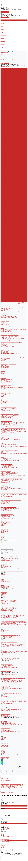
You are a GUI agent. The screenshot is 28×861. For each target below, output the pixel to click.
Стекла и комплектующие (7, 204)
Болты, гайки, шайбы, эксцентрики (9, 91)
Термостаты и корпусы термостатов (9, 244)
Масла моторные (4, 73)
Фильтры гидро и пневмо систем (8, 271)
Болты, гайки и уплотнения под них (9, 81)
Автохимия (3, 74)
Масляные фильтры (5, 115)
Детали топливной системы (7, 181)
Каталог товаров (4, 139)
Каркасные (3, 170)
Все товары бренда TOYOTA (7, 836)
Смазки (2, 148)
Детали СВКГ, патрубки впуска (8, 180)
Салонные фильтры (5, 116)
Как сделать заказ (5, 131)
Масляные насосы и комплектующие (9, 187)
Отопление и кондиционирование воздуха (11, 284)
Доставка (3, 299)
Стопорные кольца (5, 261)
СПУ (2, 220)
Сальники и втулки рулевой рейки (8, 234)
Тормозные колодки (5, 251)
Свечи (2, 285)
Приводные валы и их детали (7, 110)
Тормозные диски (5, 250)
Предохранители (5, 161)
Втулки (2, 92)
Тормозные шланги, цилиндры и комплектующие (12, 252)
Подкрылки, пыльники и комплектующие (10, 203)
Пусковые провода (5, 163)
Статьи (2, 125)
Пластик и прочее (5, 88)
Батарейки (3, 79)
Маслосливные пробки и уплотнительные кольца (12, 186)
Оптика (2, 87)
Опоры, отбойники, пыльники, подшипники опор (12, 211)
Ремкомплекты (4, 232)
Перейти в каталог (5, 12)
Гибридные (3, 166)
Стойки (2, 221)
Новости (3, 124)
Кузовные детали (5, 85)
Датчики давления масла (6, 120)
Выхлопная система (5, 177)
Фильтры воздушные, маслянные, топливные (11, 113)
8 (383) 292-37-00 (5, 756)
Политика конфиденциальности (8, 128)
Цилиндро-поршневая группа (8, 196)
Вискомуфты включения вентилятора (9, 100)
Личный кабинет (4, 758)
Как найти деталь (5, 130)
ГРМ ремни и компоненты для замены (9, 178)
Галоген (2, 154)
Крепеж (2, 160)
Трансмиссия (4, 108)
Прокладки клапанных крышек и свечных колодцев (13, 192)
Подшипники (4, 109)
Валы (2, 82)
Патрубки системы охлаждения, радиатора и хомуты (13, 102)
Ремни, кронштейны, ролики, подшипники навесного (13, 193)
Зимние (2, 168)
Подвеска (3, 89)
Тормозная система (5, 103)
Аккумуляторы (4, 118)
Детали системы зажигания (7, 278)
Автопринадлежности (6, 78)
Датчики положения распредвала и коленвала (11, 277)
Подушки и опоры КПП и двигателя (9, 188)
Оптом (2, 132)
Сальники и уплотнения (6, 260)
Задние (2, 167)
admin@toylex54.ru (5, 52)
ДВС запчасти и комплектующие (8, 80)
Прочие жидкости (5, 146)
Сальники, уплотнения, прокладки (8, 194)
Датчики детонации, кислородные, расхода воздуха (13, 121)
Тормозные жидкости (6, 149)
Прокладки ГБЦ (4, 191)
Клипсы (2, 159)
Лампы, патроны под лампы (7, 282)
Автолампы (3, 77)
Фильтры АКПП (4, 270)
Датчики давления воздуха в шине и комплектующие (13, 93)
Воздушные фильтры (5, 114)
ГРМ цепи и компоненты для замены (9, 179)
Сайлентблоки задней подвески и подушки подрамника (14, 217)
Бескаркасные (4, 165)
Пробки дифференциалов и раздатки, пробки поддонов (14, 111)
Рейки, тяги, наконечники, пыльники (9, 231)
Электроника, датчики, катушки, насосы (10, 117)
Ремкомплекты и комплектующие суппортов (11, 106)
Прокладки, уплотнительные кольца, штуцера (11, 242)
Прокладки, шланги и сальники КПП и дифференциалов (14, 258)
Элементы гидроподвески (7, 225)
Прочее (2, 259)
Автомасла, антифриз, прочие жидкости (10, 70)
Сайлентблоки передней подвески (9, 218)
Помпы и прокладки (5, 240)
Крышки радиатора (5, 101)
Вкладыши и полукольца (6, 84)
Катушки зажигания (5, 280)
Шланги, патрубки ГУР (6, 235)
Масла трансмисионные (6, 145)
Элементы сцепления (6, 263)
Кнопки (2, 281)
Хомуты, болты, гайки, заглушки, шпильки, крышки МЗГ (13, 195)
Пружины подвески (5, 215)
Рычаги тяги (3, 216)
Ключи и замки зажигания (7, 96)
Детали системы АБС (5, 105)
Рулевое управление (5, 94)
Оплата (2, 297)
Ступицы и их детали (5, 223)
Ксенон (2, 156)
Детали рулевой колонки (6, 95)
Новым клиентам (4, 293)
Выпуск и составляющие (6, 175)
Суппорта (3, 107)
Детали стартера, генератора (7, 279)
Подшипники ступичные (6, 213)
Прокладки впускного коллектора (9, 189)
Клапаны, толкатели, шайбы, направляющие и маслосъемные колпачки (11, 184)
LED (2, 153)
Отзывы (2, 127)
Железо (2, 86)
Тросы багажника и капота (7, 206)
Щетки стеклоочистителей (7, 164)
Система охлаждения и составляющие (9, 99)
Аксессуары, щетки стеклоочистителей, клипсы (12, 75)
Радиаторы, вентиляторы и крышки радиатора (11, 243)
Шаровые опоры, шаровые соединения (10, 224)
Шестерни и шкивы (5, 197)
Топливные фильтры (5, 268)
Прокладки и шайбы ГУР (6, 98)
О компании (3, 287)
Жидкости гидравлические (7, 72)
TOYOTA (6, 827)
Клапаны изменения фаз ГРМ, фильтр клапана (11, 182)
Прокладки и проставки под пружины (9, 214)
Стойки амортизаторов (6, 222)
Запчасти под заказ (5, 122)
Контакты (3, 300)
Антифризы (3, 71)
